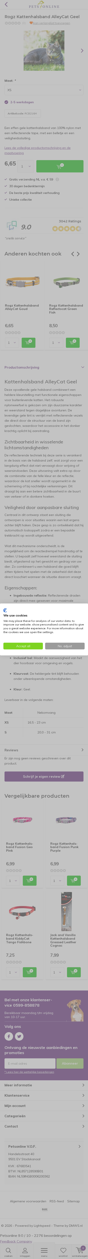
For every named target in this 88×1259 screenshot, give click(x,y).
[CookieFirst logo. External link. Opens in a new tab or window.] (5, 610)
